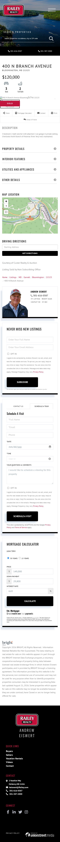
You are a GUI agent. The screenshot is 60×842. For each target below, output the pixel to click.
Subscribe (22, 382)
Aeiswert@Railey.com (18, 787)
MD (20, 277)
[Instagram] (26, 812)
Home (4, 277)
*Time (9, 453)
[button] (50, 38)
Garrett (27, 277)
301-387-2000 (46, 51)
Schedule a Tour (42, 406)
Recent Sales (47, 299)
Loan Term (11, 551)
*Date (9, 441)
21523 (49, 277)
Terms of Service (21, 527)
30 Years (13, 558)
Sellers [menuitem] (9, 754)
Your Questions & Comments (19, 465)
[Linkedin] (14, 812)
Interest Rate (12, 586)
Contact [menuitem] (10, 765)
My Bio (44, 302)
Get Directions (30, 253)
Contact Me (35, 302)
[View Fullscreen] (6, 212)
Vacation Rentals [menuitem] (14, 758)
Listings (12, 277)
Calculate (30, 601)
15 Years (25, 558)
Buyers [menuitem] (9, 751)
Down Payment (13, 576)
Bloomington (38, 277)
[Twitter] (20, 812)
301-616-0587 (16, 51)
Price (9, 567)
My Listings (35, 299)
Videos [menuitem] (9, 762)
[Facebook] (8, 812)
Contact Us (18, 406)
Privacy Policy (38, 372)
